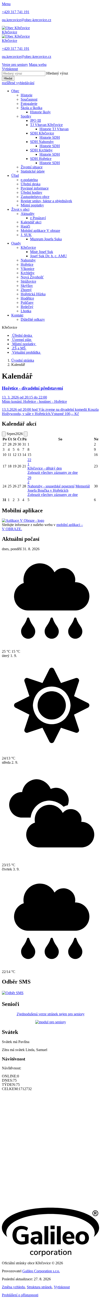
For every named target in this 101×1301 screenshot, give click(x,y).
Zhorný (26, 290)
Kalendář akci (31, 222)
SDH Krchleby (41, 150)
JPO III (35, 121)
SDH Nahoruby (42, 142)
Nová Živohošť (32, 277)
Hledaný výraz (57, 73)
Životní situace (32, 167)
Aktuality (28, 214)
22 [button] (29, 462)
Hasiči (25, 226)
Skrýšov (27, 286)
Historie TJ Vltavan (54, 129)
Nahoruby (28, 260)
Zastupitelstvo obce (35, 197)
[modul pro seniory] (50, 1022)
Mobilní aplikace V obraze (40, 231)
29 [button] (29, 480)
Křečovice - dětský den (44, 468)
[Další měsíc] (25, 433)
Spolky (26, 116)
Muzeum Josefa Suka (46, 239)
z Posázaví (38, 218)
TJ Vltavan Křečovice (46, 125)
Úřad (15, 176)
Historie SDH (49, 137)
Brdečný (27, 307)
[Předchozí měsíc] (4, 433)
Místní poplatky (32, 205)
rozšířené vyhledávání (18, 83)
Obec (15, 91)
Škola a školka (31, 108)
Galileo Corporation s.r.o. (41, 1271)
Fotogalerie (29, 104)
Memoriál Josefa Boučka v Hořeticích (58, 488)
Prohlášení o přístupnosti (20, 1295)
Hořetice (27, 264)
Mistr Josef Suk (41, 252)
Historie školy (40, 112)
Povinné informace (35, 188)
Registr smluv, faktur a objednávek (46, 201)
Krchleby (28, 273)
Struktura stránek (39, 1287)
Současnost (29, 99)
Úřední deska (30, 184)
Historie (26, 95)
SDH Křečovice (42, 133)
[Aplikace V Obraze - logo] (23, 520)
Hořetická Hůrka (33, 294)
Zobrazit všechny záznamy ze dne (52, 473)
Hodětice (27, 298)
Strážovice (28, 281)
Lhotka (26, 311)
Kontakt (17, 315)
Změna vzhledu (13, 1287)
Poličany (27, 302)
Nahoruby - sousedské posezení (50, 486)
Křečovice (28, 247)
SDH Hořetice (40, 159)
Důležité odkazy (33, 319)
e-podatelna (29, 180)
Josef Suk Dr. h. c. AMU (48, 256)
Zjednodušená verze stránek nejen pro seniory (51, 1014)
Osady (16, 243)
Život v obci (20, 209)
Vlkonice (27, 269)
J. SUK (26, 235)
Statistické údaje (33, 171)
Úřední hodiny (31, 192)
